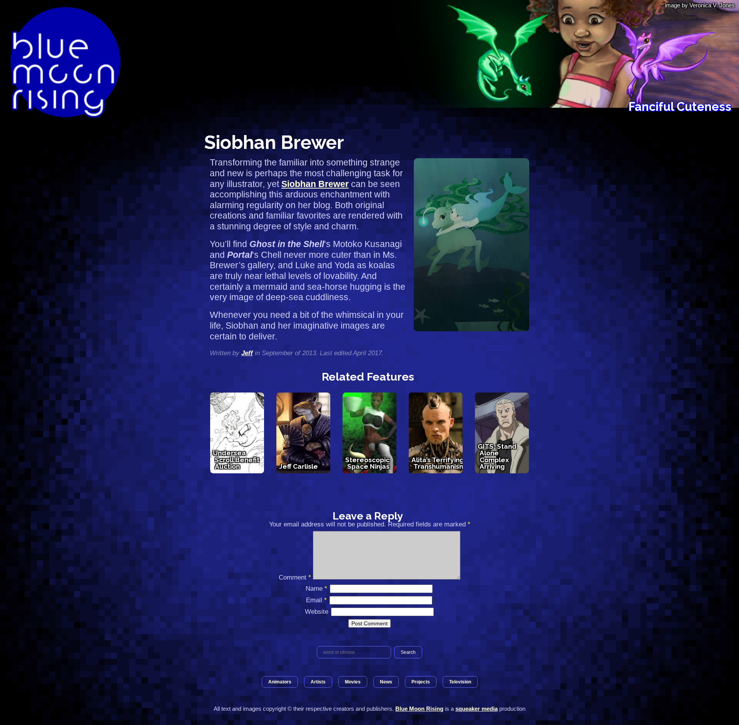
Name (316, 588)
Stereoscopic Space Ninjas (367, 463)
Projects (420, 682)
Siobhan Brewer (315, 184)
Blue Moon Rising (419, 708)
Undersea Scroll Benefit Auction (236, 459)
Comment (295, 577)
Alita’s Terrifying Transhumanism (438, 463)
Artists (318, 682)
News (386, 682)
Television (460, 682)
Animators (279, 682)
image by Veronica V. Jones (700, 5)
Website (316, 611)
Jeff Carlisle (298, 466)
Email (316, 600)
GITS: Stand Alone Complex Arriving (497, 456)
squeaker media (476, 708)
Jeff (247, 353)
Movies (353, 682)
